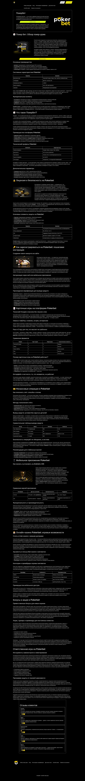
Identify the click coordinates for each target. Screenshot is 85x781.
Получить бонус (42, 58)
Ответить (22, 714)
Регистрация (68, 2)
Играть (62, 2)
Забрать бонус (32, 21)
